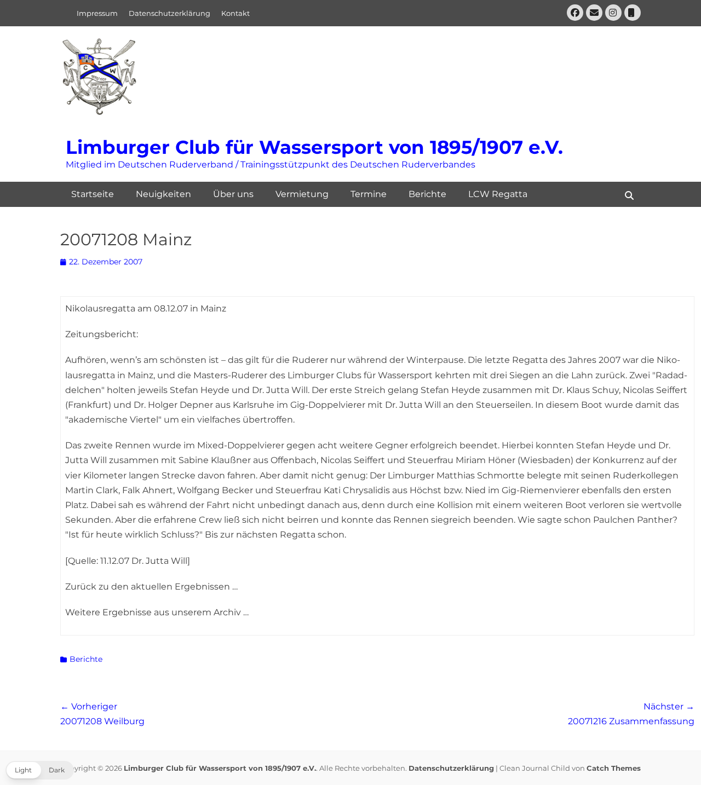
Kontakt (235, 13)
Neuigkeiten (163, 194)
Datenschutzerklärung (169, 13)
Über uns (233, 194)
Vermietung (302, 194)
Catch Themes (614, 768)
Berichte (427, 194)
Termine (368, 194)
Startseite (92, 194)
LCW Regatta (497, 194)
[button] (39, 770)
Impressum (97, 13)
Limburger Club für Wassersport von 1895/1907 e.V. (314, 147)
